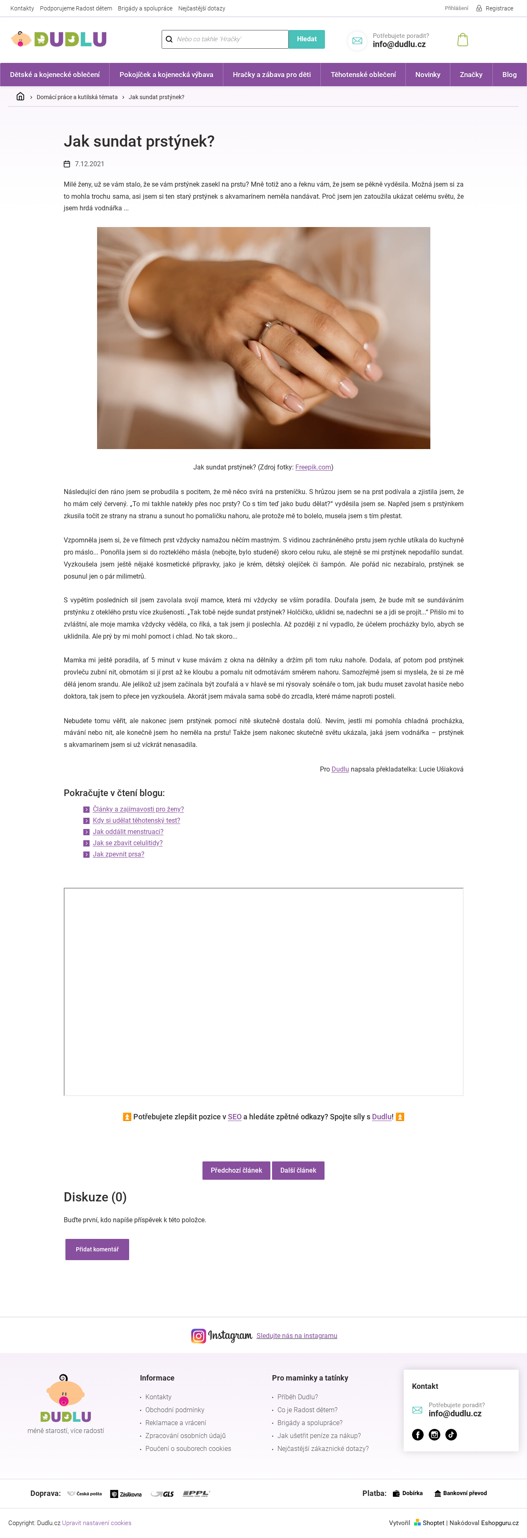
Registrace (499, 8)
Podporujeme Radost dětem (76, 8)
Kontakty (22, 8)
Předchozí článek (236, 1170)
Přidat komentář (97, 1249)
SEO (235, 1116)
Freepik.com (313, 467)
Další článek (298, 1170)
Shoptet (434, 1523)
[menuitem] (54, 74)
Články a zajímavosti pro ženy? (138, 809)
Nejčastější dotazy (201, 8)
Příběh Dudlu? (297, 1397)
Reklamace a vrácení (175, 1423)
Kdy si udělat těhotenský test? (136, 820)
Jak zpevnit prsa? (119, 854)
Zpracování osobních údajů (185, 1436)
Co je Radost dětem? (307, 1410)
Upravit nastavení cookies (97, 1523)
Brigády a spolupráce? (309, 1423)
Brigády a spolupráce (145, 8)
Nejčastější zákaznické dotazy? (323, 1449)
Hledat (307, 39)
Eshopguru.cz (500, 1523)
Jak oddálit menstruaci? (128, 832)
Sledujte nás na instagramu (297, 1336)
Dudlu (340, 769)
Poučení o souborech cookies (188, 1449)
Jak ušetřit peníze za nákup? (319, 1436)
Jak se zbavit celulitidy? (128, 843)
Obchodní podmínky (175, 1410)
